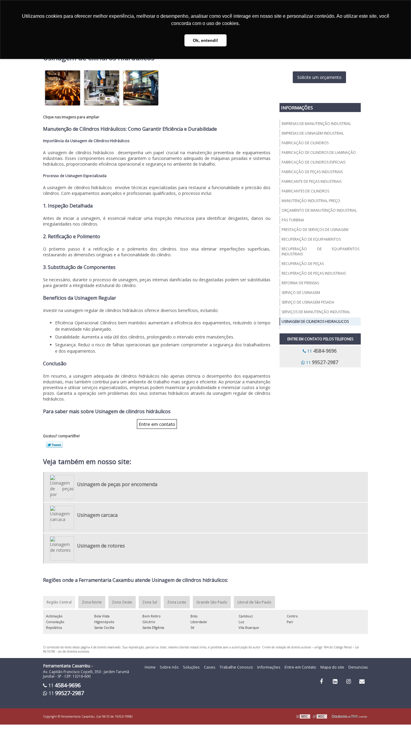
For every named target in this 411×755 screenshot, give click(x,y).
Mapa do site (332, 667)
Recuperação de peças (303, 263)
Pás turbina (293, 220)
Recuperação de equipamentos (311, 239)
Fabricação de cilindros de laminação (319, 152)
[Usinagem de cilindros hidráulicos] (63, 87)
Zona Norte (92, 602)
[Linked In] (335, 681)
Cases (209, 667)
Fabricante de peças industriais (311, 181)
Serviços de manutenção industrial (316, 311)
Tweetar (54, 445)
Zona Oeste (122, 602)
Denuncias (358, 667)
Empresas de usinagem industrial (313, 133)
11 (322, 351)
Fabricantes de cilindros (305, 191)
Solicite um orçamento (319, 77)
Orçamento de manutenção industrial (319, 210)
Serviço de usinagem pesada (308, 302)
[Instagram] (348, 681)
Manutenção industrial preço (311, 200)
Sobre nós (169, 667)
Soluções (191, 667)
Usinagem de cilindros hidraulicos (315, 321)
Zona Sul (149, 602)
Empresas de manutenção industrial (316, 123)
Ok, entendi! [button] (205, 40)
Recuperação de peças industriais (314, 273)
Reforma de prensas (300, 282)
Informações (297, 108)
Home (150, 667)
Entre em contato (157, 424)
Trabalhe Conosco (236, 667)
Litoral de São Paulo (254, 602)
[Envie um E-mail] (362, 681)
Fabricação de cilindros (305, 142)
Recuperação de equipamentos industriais (320, 251)
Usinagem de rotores (101, 545)
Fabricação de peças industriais (312, 171)
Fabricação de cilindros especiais (313, 162)
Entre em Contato (300, 667)
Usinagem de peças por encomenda (117, 484)
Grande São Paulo (211, 602)
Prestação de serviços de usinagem (315, 229)
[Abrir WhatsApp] (396, 740)
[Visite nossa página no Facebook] (321, 681)
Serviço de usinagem (301, 292)
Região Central (59, 602)
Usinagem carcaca (97, 515)
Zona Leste (176, 602)
